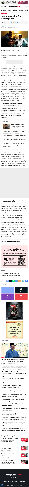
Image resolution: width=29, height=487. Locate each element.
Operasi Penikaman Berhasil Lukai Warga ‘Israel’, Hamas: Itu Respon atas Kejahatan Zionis (13, 375)
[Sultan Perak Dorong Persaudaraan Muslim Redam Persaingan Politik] (14, 350)
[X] (21, 290)
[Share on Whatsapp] (9, 22)
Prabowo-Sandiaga (6, 275)
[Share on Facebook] (5, 22)
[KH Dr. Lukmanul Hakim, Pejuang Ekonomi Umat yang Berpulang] (6, 126)
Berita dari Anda (23, 440)
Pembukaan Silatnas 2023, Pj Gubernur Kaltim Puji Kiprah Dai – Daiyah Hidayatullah (13, 145)
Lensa (22, 448)
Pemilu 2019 (8, 273)
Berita (3, 357)
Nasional (4, 13)
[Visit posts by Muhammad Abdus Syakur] (2, 27)
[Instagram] (7, 297)
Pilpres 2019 (15, 273)
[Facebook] (7, 290)
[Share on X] (7, 22)
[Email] (13, 22)
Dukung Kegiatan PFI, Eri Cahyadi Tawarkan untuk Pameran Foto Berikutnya (8, 462)
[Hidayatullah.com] (14, 6)
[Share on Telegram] (11, 22)
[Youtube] (21, 297)
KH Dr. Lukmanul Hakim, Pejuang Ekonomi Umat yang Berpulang (17, 126)
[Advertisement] (14, 62)
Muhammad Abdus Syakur (10, 25)
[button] (2, 7)
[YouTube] (15, 478)
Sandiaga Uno (16, 275)
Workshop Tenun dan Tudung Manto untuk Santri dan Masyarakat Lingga (9, 440)
